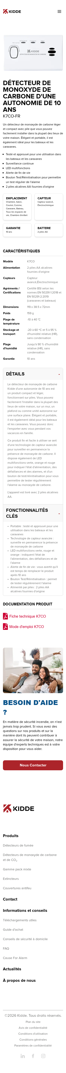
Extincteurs (11, 879)
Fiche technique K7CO (27, 616)
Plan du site (33, 1021)
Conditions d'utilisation (33, 1033)
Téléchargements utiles (19, 920)
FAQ (6, 948)
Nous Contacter (33, 765)
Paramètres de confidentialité (33, 1045)
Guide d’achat (13, 929)
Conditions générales (33, 1039)
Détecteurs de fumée (18, 845)
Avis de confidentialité (33, 1027)
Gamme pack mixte (17, 869)
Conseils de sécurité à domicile (25, 939)
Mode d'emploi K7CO (26, 626)
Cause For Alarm (15, 958)
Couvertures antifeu (17, 888)
